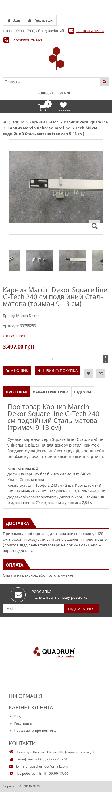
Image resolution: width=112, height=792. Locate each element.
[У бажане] (88, 373)
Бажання (63, 110)
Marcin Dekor (27, 315)
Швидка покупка (60, 370)
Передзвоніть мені (27, 40)
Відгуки (82, 392)
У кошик (19, 370)
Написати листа (90, 30)
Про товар (16, 392)
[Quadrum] (56, 58)
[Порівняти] (100, 373)
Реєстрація (23, 723)
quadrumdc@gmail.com (49, 766)
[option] (56, 187)
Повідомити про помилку (35, 730)
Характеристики (51, 392)
